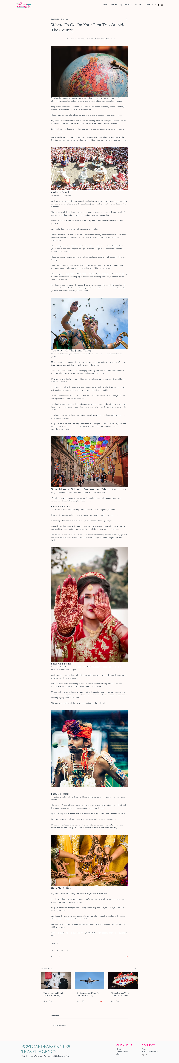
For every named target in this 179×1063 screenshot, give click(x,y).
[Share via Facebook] (52, 950)
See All (136, 968)
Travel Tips (55, 943)
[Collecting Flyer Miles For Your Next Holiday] (90, 980)
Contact (145, 1049)
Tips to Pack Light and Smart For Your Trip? (53, 994)
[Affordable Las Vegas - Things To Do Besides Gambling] (123, 980)
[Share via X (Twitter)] (57, 950)
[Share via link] (67, 950)
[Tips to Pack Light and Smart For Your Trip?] (56, 980)
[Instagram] (162, 4)
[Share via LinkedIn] (62, 950)
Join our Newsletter (150, 1051)
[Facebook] (158, 4)
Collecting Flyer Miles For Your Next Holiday (88, 994)
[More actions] (126, 19)
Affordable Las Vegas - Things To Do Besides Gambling (121, 994)
